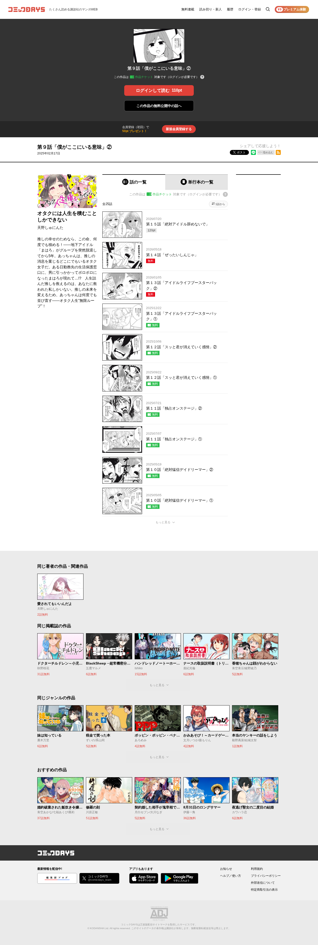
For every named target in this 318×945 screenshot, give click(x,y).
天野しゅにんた (50, 227)
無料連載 (187, 9)
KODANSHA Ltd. (99, 928)
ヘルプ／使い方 (230, 875)
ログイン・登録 (249, 9)
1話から (220, 204)
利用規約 (257, 869)
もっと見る (163, 522)
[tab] (133, 182)
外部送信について (263, 882)
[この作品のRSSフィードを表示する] (278, 152)
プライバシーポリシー (266, 875)
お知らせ (226, 869)
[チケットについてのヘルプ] (202, 77)
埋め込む (268, 152)
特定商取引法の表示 (264, 889)
